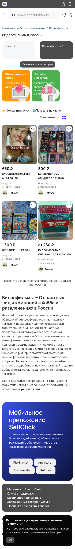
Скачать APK (21, 470)
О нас (38, 489)
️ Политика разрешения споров (28, 506)
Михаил (49, 269)
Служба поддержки (21, 493)
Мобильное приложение (24, 498)
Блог (28, 489)
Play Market (20, 462)
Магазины (14, 489)
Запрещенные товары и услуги (28, 502)
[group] (16, 85)
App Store (44, 462)
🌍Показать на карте (46, 110)
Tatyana (13, 193)
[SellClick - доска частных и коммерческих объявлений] (4, 4)
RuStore (45, 470)
